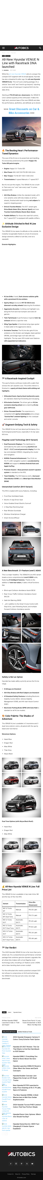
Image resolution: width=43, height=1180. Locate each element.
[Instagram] (16, 1164)
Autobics (6, 70)
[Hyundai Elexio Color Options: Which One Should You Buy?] (7, 1117)
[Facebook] (11, 1164)
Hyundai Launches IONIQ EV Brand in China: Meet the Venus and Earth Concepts (27, 1068)
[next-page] (6, 1134)
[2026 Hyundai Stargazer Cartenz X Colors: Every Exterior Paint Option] (7, 1041)
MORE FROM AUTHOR (25, 1032)
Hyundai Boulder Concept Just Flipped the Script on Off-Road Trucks (25, 1078)
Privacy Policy (25, 1174)
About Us (17, 1174)
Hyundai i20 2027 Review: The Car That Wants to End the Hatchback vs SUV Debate (26, 1049)
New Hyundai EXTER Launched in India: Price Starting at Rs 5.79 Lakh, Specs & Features (27, 1087)
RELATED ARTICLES (9, 1032)
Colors (9, 1012)
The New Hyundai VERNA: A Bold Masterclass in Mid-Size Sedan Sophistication (25, 1097)
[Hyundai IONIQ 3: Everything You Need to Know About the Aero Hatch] (7, 1060)
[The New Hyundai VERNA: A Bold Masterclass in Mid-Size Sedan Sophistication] (7, 1098)
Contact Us (11, 1174)
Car (8, 53)
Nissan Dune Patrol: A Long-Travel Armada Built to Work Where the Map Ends (31, 1023)
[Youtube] (32, 1164)
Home (3, 53)
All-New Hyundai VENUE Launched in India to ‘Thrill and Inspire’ (10, 1023)
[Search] (40, 48)
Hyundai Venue (17, 1012)
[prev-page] (3, 1134)
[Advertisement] (21, 22)
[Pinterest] (22, 1164)
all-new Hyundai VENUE (17, 74)
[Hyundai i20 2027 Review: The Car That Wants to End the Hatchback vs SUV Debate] (7, 1050)
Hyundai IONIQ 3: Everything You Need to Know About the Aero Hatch (25, 1058)
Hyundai (13, 53)
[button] (3, 48)
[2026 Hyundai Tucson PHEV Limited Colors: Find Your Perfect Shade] (7, 1109)
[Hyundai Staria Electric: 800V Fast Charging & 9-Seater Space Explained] (7, 1127)
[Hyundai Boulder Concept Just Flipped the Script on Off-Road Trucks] (7, 1080)
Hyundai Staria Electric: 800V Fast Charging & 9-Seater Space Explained (26, 1126)
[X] (27, 1164)
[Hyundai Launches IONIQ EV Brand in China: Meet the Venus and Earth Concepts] (7, 1068)
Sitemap (33, 1174)
